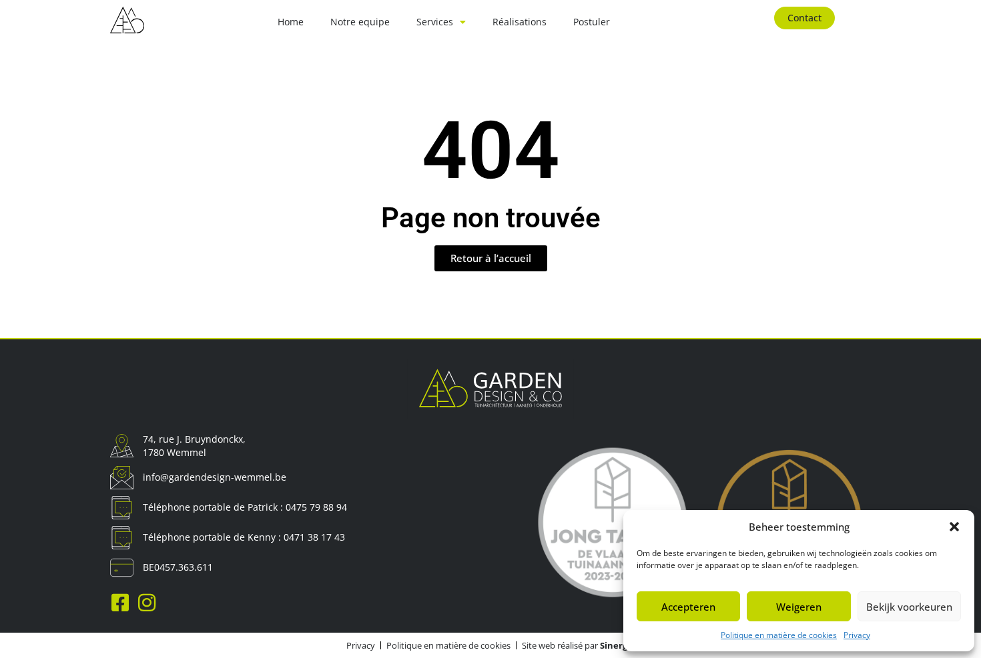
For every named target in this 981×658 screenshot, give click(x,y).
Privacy (857, 635)
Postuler (591, 21)
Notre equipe (360, 21)
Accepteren (688, 606)
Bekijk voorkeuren (909, 606)
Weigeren (799, 606)
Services (434, 21)
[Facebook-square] (120, 603)
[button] (954, 526)
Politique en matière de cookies (779, 635)
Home (291, 21)
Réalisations (520, 21)
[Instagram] (147, 603)
